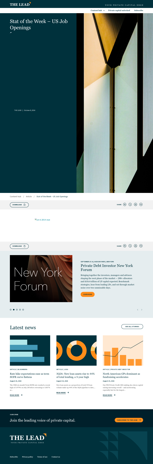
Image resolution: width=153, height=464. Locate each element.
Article (29, 196)
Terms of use (42, 457)
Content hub (96, 10)
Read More (14, 395)
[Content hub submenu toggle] (104, 10)
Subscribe (138, 10)
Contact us (56, 457)
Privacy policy (27, 457)
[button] (137, 309)
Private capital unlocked (119, 10)
